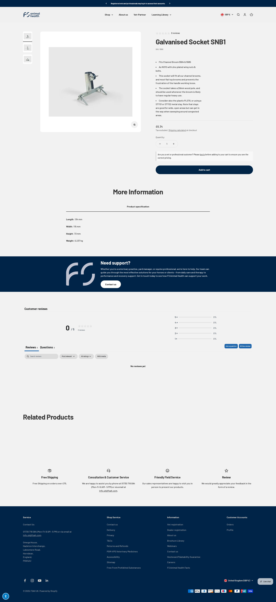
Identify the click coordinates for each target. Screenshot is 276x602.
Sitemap (111, 562)
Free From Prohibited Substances (124, 567)
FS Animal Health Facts (178, 567)
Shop (107, 14)
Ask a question (231, 346)
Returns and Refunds (117, 546)
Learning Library (160, 14)
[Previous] (106, 3)
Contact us (110, 284)
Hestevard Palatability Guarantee (183, 556)
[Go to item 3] (27, 60)
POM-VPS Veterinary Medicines (122, 551)
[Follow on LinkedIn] (47, 580)
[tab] (47, 347)
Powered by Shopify (48, 591)
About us (123, 14)
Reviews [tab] (32, 347)
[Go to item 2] (27, 48)
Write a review (245, 346)
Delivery (111, 530)
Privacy (110, 535)
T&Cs (109, 540)
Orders (230, 524)
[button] (195, 317)
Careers (171, 562)
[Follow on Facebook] (25, 580)
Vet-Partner (140, 14)
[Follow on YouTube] (40, 580)
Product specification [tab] (138, 206)
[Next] (169, 3)
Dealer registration (176, 530)
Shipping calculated (177, 130)
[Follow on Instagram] (32, 580)
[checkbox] (101, 356)
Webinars (172, 546)
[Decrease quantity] (160, 143)
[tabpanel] (138, 376)
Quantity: (160, 137)
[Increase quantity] (173, 143)
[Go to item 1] (27, 37)
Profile (230, 530)
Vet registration (175, 524)
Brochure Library (175, 540)
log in (202, 154)
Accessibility (113, 556)
